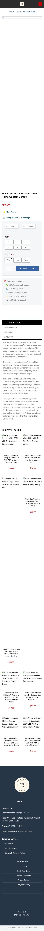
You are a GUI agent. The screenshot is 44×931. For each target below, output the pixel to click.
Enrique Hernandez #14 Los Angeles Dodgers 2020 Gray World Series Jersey (11, 741)
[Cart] (40, 4)
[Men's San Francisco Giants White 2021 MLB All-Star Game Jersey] (32, 487)
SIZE (7, 237)
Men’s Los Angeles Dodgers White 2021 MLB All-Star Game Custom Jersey (11, 459)
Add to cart (29, 268)
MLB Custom (29, 12)
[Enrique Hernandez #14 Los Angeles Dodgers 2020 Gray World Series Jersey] (11, 726)
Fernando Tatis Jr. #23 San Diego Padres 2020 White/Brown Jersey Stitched (11, 652)
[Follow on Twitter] (26, 801)
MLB (19, 12)
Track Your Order (23, 871)
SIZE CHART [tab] (8, 332)
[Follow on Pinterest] (27, 907)
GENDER (8, 255)
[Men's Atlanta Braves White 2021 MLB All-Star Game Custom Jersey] (32, 443)
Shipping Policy (11, 848)
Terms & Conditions (23, 876)
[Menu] (3, 4)
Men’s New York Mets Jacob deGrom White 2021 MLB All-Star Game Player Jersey (33, 741)
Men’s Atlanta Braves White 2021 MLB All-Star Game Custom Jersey (33, 459)
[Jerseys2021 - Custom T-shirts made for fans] (22, 4)
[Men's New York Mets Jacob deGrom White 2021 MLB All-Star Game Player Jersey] (32, 726)
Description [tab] (14, 322)
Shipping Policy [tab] (10, 327)
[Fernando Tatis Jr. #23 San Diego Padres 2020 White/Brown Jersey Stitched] (11, 562)
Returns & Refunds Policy (15, 853)
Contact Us (9, 844)
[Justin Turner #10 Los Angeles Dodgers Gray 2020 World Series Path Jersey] (32, 680)
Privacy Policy (23, 880)
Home (11, 12)
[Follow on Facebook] (17, 907)
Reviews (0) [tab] (8, 337)
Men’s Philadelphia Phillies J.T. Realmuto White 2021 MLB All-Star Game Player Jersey (11, 697)
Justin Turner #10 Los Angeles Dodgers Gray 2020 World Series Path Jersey (32, 696)
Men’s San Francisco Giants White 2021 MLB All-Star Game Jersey (32, 502)
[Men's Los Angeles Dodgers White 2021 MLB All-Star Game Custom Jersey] (11, 443)
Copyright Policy (23, 885)
